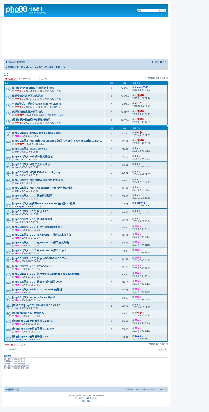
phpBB (78, 395)
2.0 (6, 74)
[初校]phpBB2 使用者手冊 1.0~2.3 (32, 336)
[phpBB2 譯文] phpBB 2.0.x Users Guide (36, 132)
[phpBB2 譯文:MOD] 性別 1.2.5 (30, 211)
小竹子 (18, 91)
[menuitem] (21, 62)
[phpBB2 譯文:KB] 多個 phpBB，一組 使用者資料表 (42, 187)
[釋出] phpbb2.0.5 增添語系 (28, 313)
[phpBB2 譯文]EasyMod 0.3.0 (29, 148)
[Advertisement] (86, 39)
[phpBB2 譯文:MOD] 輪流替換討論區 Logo (37, 281)
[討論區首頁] (17, 9)
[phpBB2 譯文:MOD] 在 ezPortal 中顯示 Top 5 (39, 250)
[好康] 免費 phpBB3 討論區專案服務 (33, 87)
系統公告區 (55, 91)
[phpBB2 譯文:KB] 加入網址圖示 (31, 164)
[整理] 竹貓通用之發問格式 (27, 111)
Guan (18, 339)
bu (16, 151)
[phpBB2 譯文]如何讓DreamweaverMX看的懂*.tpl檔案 (43, 203)
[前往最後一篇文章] (150, 87)
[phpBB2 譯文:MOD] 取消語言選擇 (32, 219)
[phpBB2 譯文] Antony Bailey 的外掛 (33, 297)
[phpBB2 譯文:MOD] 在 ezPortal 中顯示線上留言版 (41, 234)
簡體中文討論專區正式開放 (27, 95)
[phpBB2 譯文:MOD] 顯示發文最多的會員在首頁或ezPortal (46, 273)
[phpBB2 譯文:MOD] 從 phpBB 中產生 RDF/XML (40, 258)
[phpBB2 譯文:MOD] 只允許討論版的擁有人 (37, 226)
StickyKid (20, 206)
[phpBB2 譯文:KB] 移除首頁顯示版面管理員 (37, 180)
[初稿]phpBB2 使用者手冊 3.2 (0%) (32, 320)
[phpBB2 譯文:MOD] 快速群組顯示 (32, 195)
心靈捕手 (139, 95)
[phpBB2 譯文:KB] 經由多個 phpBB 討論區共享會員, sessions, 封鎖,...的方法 (57, 140)
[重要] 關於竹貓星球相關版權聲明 (31, 119)
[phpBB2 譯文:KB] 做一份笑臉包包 (32, 156)
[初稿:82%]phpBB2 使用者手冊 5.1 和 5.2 (36, 305)
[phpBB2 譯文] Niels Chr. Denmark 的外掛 (37, 289)
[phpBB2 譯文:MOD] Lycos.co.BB (32, 266)
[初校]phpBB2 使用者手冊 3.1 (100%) (33, 328)
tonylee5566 (141, 87)
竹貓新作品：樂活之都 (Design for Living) (36, 103)
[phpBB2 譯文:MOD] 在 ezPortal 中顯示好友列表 (40, 242)
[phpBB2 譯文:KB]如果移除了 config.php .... (38, 172)
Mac (17, 136)
